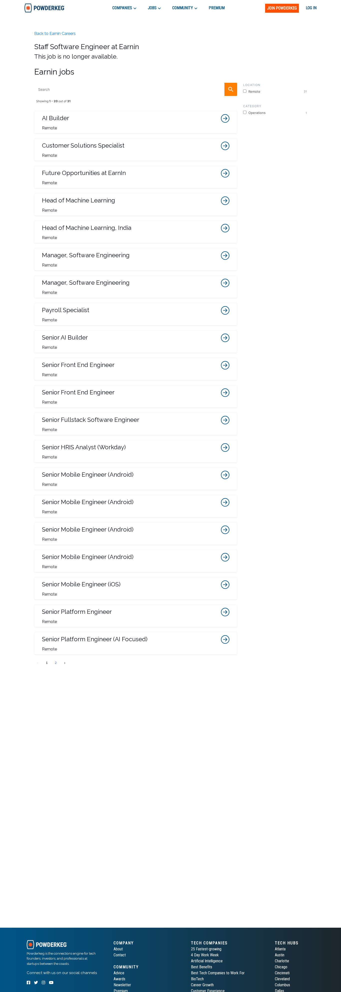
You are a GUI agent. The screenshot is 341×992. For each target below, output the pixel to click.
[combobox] (135, 89)
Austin (279, 955)
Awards (119, 979)
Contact (120, 955)
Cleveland (282, 979)
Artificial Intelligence (207, 961)
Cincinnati (282, 973)
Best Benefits (201, 967)
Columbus (282, 985)
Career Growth (202, 985)
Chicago (281, 967)
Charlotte (282, 961)
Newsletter (122, 985)
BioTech (197, 979)
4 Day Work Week (205, 955)
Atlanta (280, 949)
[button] (135, 122)
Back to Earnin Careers (55, 33)
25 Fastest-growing (206, 949)
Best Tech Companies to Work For (218, 973)
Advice (119, 973)
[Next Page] (64, 662)
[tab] (44, 8)
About (118, 949)
